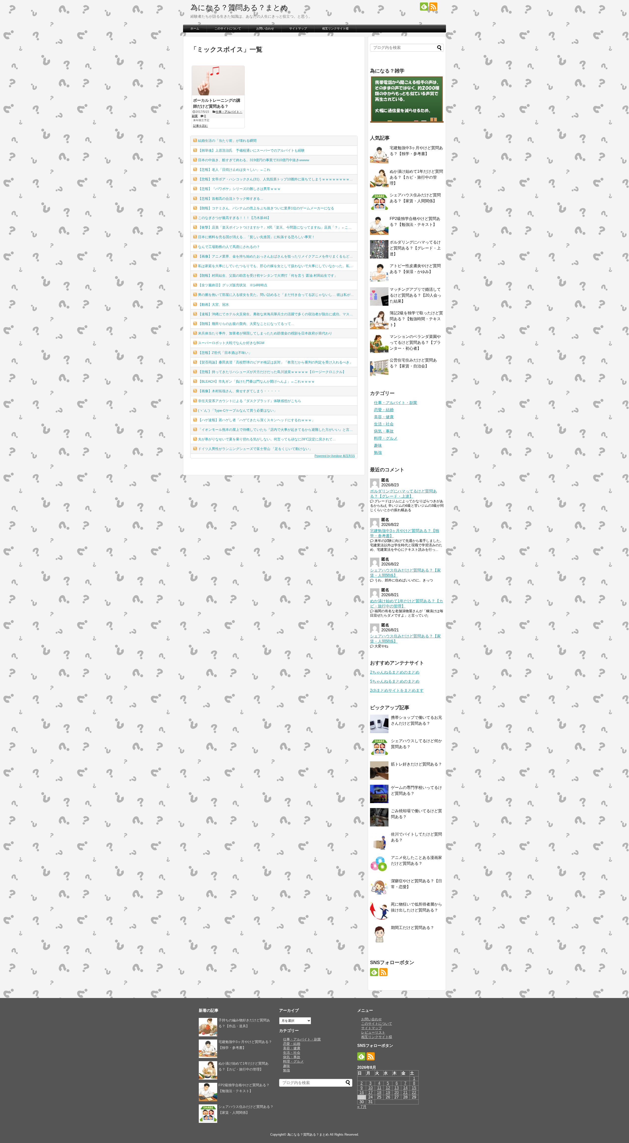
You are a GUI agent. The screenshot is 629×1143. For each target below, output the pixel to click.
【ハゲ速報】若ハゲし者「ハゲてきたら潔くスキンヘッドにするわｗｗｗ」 (256, 420)
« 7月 (362, 1107)
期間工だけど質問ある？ (412, 928)
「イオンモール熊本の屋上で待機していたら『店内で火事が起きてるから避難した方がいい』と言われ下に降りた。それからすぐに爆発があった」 (277, 430)
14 (405, 1088)
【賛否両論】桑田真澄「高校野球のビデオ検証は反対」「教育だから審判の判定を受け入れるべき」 (275, 362)
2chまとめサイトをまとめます (397, 690)
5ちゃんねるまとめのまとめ (394, 681)
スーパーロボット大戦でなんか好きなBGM (231, 343)
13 (396, 1088)
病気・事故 (384, 431)
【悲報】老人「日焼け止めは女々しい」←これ (234, 170)
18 (379, 1092)
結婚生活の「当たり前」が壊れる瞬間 (227, 141)
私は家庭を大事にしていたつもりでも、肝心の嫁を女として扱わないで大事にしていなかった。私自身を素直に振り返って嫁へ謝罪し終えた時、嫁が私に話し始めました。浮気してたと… (277, 266)
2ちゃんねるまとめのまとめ (394, 672)
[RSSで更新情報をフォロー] (433, 6)
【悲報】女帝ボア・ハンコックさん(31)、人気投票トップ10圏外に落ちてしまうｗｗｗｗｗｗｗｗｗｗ (277, 179)
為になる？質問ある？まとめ (239, 7)
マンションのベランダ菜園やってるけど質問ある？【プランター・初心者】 (415, 342)
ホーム (194, 28)
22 (414, 1092)
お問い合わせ (265, 28)
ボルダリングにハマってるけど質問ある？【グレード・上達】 (415, 248)
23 (361, 1097)
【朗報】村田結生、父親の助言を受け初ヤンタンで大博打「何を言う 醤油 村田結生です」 (268, 275)
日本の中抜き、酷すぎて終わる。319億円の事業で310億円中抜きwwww (253, 160)
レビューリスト (373, 1032)
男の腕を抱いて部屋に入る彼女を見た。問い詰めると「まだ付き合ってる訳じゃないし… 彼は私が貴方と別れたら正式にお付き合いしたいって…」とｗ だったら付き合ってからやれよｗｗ (277, 295)
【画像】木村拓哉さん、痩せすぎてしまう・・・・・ (239, 391)
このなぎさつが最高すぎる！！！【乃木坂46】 (234, 218)
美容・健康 (384, 417)
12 (388, 1088)
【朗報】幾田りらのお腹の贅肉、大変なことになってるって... (246, 324)
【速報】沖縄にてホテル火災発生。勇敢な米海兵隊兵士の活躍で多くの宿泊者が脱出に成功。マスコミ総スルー (277, 314)
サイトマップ (298, 28)
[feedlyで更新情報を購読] (424, 6)
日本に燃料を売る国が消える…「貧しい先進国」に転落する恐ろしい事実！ (256, 237)
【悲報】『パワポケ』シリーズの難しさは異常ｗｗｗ (239, 189)
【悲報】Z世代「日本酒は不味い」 (225, 353)
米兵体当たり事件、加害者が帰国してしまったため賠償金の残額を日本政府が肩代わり (265, 333)
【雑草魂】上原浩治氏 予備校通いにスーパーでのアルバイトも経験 (251, 150)
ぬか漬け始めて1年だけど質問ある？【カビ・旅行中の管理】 (416, 177)
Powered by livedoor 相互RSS (334, 456)
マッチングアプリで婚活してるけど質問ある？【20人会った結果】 (415, 295)
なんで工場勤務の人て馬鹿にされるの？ (229, 247)
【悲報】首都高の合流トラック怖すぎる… (230, 199)
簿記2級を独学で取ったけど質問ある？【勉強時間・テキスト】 (416, 319)
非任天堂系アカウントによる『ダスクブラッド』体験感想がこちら (249, 401)
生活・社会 (384, 424)
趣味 (378, 445)
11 (379, 1088)
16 (361, 1092)
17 (370, 1092)
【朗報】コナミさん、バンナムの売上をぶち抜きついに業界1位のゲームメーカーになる (266, 208)
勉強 (378, 452)
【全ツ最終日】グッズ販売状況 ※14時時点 (232, 285)
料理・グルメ (386, 438)
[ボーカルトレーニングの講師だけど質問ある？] (218, 80)
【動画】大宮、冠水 (213, 304)
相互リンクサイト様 (335, 28)
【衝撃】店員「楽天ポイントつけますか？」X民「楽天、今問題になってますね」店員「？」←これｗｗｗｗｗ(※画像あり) (277, 227)
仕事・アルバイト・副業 (395, 403)
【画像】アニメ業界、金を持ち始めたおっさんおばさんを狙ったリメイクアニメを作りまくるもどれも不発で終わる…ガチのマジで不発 (277, 256)
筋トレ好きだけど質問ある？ (416, 764)
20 (396, 1092)
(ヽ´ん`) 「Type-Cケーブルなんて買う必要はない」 (237, 410)
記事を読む (200, 126)
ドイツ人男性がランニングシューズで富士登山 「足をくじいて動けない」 (255, 449)
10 (370, 1088)
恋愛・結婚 (384, 410)
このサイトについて (227, 28)
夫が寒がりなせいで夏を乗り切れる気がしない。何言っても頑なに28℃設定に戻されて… (267, 439)
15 (414, 1088)
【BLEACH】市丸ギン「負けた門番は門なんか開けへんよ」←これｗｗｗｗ (256, 381)
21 (405, 1092)
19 (388, 1092)
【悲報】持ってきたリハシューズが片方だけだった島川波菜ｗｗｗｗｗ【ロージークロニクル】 (272, 372)
